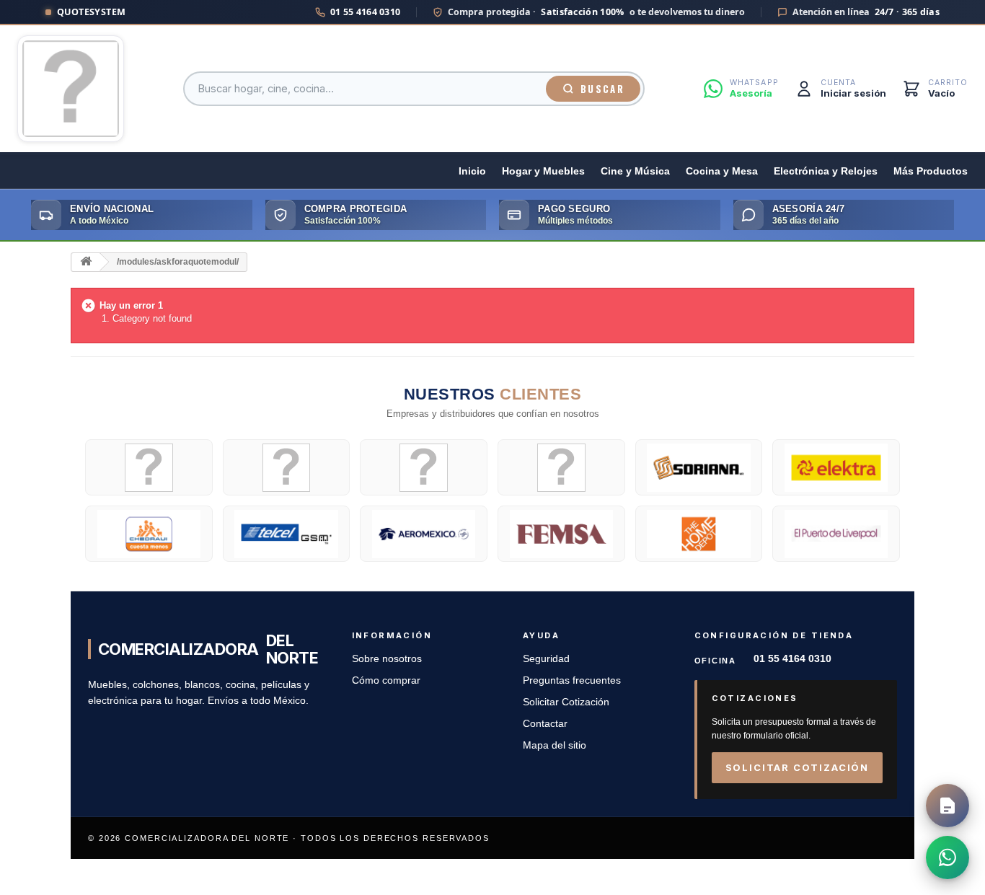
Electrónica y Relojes (826, 171)
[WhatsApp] (947, 857)
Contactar (545, 723)
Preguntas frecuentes (572, 680)
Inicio (472, 171)
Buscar (602, 88)
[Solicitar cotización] (947, 805)
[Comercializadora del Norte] (70, 88)
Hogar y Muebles (543, 171)
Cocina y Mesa (722, 171)
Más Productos (930, 171)
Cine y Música (635, 171)
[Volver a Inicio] (86, 262)
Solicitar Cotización (566, 702)
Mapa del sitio (554, 745)
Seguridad (546, 658)
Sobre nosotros (387, 658)
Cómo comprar (386, 680)
